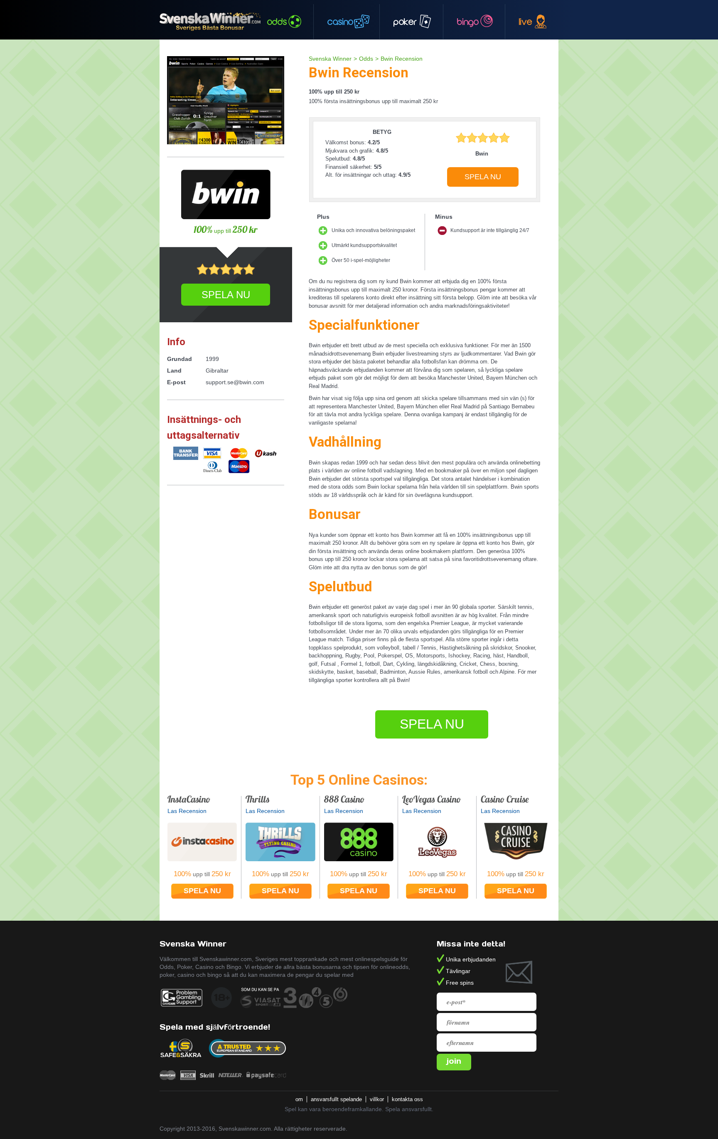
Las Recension (187, 811)
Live (525, 21)
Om (300, 1099)
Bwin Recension (402, 58)
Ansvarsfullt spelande (337, 1099)
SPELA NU (483, 177)
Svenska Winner (330, 58)
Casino (340, 21)
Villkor (378, 1099)
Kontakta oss (408, 1099)
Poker (405, 21)
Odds (277, 21)
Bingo (468, 21)
